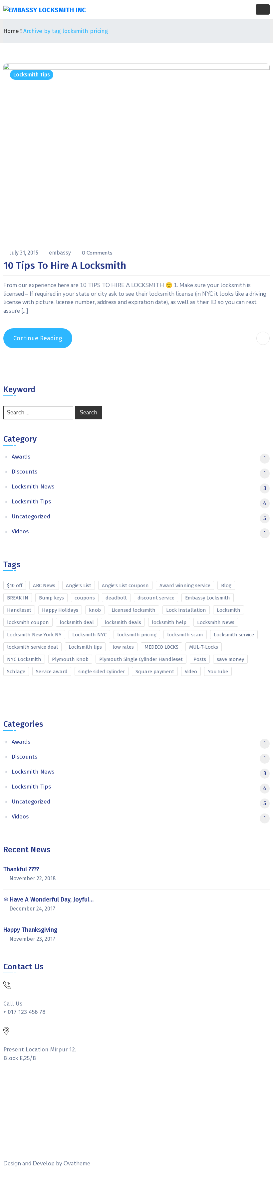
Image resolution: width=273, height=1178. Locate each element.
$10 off (14, 586)
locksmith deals (123, 622)
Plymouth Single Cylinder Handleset (141, 659)
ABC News (44, 586)
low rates (123, 647)
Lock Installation (186, 610)
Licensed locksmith (133, 610)
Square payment (155, 672)
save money (230, 659)
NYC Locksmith (24, 659)
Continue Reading (37, 338)
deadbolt (116, 598)
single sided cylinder (101, 672)
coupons (85, 598)
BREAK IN (17, 598)
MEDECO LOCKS (161, 647)
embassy (60, 253)
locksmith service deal (32, 647)
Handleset (19, 610)
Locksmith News (215, 622)
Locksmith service (234, 635)
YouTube (218, 672)
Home (11, 31)
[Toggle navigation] (263, 9)
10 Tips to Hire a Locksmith (64, 265)
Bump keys (51, 598)
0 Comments (97, 253)
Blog (226, 586)
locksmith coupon (28, 622)
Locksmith (228, 610)
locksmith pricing (136, 635)
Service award (52, 672)
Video (191, 672)
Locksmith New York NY (34, 635)
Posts (199, 659)
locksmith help (169, 622)
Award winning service (184, 586)
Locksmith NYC (89, 635)
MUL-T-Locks (203, 647)
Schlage (16, 672)
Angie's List (78, 586)
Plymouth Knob (70, 659)
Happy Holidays (60, 610)
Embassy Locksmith (207, 598)
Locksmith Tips (31, 74)
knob (95, 610)
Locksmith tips (85, 647)
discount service (155, 598)
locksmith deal (77, 622)
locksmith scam (185, 635)
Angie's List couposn (125, 586)
